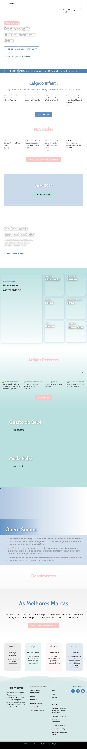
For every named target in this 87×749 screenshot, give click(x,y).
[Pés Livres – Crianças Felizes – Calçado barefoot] (33, 385)
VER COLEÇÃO (18, 430)
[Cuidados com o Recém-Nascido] (54, 385)
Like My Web (47, 744)
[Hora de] (54, 310)
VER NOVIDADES (44, 195)
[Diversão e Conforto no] (76, 310)
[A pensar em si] (21, 308)
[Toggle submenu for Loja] (66, 690)
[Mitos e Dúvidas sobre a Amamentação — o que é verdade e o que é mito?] (11, 385)
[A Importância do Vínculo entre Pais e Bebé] (76, 385)
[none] (82, 372)
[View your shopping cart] (80, 9)
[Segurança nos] (76, 286)
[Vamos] (54, 333)
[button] (63, 9)
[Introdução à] (54, 286)
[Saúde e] (76, 334)
